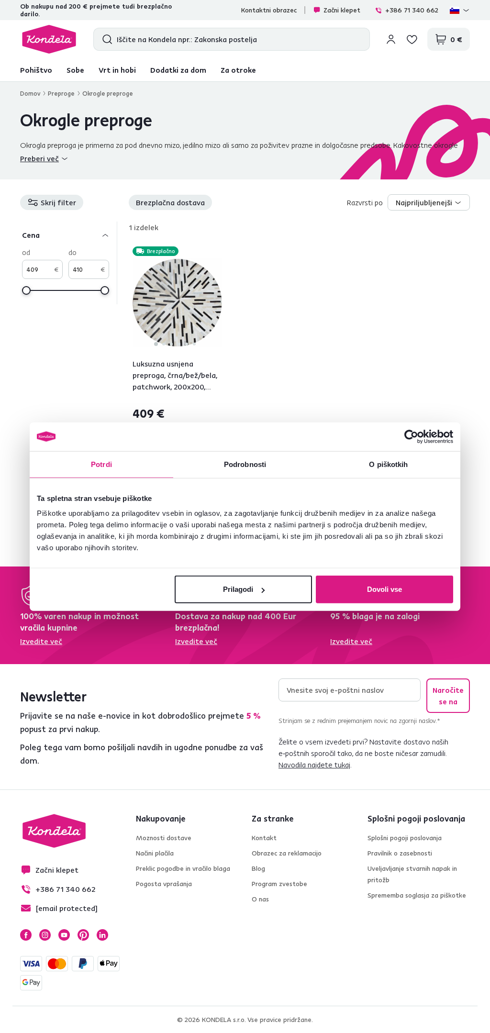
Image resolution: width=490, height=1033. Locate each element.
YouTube (64, 935)
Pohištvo (36, 70)
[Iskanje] (105, 39)
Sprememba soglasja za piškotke (417, 895)
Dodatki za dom (178, 70)
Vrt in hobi (117, 70)
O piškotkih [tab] (388, 464)
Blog (258, 868)
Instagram (45, 935)
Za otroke (238, 70)
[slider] (26, 290)
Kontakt (264, 837)
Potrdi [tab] (101, 464)
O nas (260, 899)
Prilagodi (238, 589)
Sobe (75, 70)
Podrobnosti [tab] (245, 464)
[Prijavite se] (391, 39)
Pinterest (83, 935)
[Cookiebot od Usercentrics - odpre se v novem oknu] (411, 436)
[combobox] (429, 202)
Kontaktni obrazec (269, 10)
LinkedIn (102, 935)
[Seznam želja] (412, 39)
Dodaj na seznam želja (216, 252)
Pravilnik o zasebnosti (400, 853)
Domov (30, 93)
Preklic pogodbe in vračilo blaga (183, 868)
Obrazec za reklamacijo (287, 853)
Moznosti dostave (163, 837)
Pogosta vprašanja (164, 883)
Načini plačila (155, 853)
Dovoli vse (384, 589)
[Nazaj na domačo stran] (49, 39)
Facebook (26, 935)
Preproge (61, 93)
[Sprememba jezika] (460, 10)
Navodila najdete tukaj (314, 764)
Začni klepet (341, 10)
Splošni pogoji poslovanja (405, 837)
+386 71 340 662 (411, 10)
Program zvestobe (279, 883)
